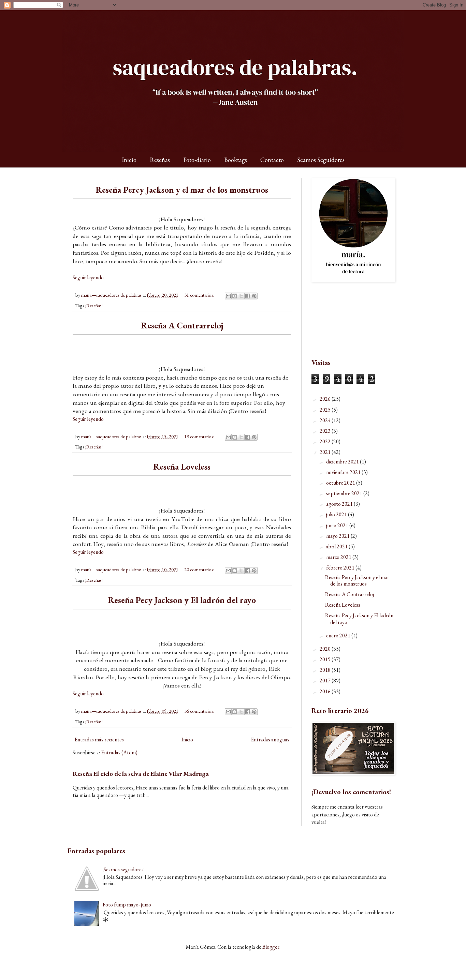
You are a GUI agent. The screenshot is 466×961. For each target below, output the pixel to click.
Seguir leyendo (88, 277)
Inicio (129, 160)
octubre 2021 (341, 482)
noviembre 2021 (344, 472)
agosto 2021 (340, 503)
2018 (326, 670)
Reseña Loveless (181, 466)
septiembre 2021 (344, 493)
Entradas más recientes (99, 739)
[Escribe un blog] (234, 296)
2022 (326, 441)
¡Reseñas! (94, 305)
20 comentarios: (199, 569)
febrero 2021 (340, 567)
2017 (326, 680)
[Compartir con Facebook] (247, 296)
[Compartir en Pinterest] (254, 296)
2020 (326, 648)
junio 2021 (337, 525)
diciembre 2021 (343, 461)
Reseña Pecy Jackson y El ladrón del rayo (182, 599)
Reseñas (160, 160)
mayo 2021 (338, 535)
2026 (326, 398)
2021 (326, 452)
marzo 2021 (339, 557)
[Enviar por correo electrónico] (228, 296)
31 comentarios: (199, 295)
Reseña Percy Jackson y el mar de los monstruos (182, 189)
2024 (326, 420)
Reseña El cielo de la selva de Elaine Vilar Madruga (141, 773)
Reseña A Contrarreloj (182, 325)
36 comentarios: (199, 711)
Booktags (235, 160)
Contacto (272, 160)
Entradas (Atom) (119, 752)
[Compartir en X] (241, 296)
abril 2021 (337, 546)
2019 (326, 659)
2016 (326, 691)
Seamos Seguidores (321, 160)
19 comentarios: (199, 436)
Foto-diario (197, 160)
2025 (326, 409)
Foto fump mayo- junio (127, 904)
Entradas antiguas (270, 739)
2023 (326, 430)
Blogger (270, 946)
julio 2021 (337, 514)
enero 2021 (338, 635)
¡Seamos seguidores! (124, 869)
